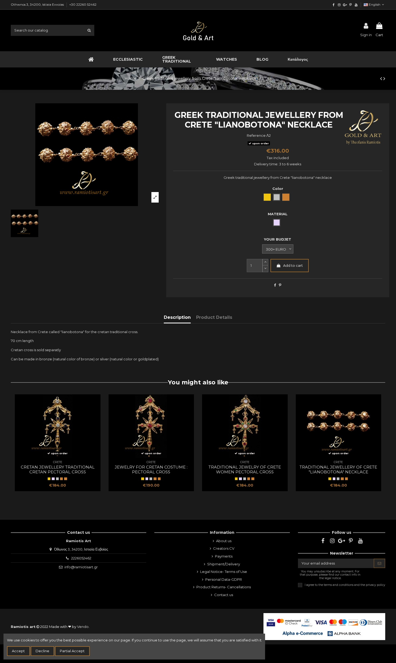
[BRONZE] (61, 478)
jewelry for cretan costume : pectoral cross (151, 469)
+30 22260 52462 (82, 4)
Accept (18, 651)
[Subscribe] (379, 563)
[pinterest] (350, 5)
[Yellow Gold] (49, 478)
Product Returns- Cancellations (223, 587)
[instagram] (339, 5)
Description (177, 317)
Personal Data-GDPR (223, 579)
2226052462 (81, 558)
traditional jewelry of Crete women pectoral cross (245, 469)
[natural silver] (57, 478)
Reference (256, 135)
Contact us (223, 595)
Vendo (83, 626)
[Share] (275, 285)
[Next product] (384, 78)
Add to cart (293, 265)
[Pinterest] (280, 285)
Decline (42, 651)
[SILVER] (53, 478)
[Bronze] (65, 478)
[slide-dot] (265, 268)
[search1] (89, 30)
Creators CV (223, 548)
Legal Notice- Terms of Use (223, 571)
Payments (223, 556)
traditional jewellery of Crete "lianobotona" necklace (338, 469)
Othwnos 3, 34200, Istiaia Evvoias (38, 4)
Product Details (214, 317)
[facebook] (334, 5)
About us (223, 541)
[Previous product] (381, 78)
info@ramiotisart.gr (81, 567)
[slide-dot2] (265, 262)
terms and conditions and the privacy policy (354, 584)
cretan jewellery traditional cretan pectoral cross (58, 469)
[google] (345, 5)
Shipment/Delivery (223, 564)
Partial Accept (72, 651)
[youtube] (356, 5)
